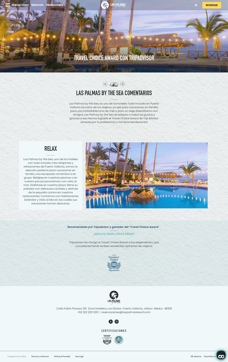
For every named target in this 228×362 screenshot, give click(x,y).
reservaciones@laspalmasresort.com (126, 312)
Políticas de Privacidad (62, 356)
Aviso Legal (79, 356)
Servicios (37, 5)
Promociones (54, 5)
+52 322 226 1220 (87, 312)
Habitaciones (20, 5)
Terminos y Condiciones (40, 356)
